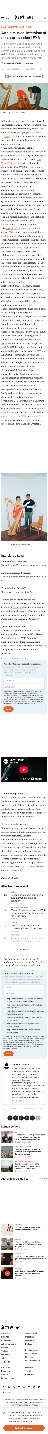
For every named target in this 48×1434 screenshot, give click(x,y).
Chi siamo (5, 1367)
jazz (19, 132)
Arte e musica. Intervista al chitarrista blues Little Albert (26, 927)
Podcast (28, 1344)
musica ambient (14, 228)
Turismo (4, 1351)
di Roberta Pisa (17, 903)
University (29, 1367)
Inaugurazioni (31, 1353)
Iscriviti (8, 709)
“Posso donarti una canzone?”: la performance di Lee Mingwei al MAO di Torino (28, 913)
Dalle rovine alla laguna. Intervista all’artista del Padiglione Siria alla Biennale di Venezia (28, 1151)
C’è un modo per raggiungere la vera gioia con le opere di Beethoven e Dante (30, 1257)
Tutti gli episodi (25, 949)
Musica (29, 27)
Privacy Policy (30, 703)
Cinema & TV (20, 1225)
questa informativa (32, 1044)
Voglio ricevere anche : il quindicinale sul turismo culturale (23, 1024)
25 (5, 895)
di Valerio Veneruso (19, 919)
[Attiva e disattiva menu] (2, 17)
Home (3, 27)
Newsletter (30, 1340)
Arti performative (16, 27)
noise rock (9, 136)
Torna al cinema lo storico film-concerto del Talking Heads (27, 939)
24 (5, 910)
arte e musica (13, 69)
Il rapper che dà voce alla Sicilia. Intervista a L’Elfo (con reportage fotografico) (28, 1244)
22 (5, 938)
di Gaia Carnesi (21, 1249)
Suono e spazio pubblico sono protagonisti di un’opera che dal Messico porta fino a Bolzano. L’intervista (27, 1166)
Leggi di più (42, 1179)
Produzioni (29, 1374)
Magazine (29, 1337)
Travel (28, 1371)
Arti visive (19, 1132)
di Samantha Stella (12, 63)
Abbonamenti (31, 1333)
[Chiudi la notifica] (46, 1410)
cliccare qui (21, 962)
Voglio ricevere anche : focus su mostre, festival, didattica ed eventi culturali (25, 1000)
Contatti (4, 1374)
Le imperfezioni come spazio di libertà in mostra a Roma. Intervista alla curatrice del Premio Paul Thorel (30, 1137)
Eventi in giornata (32, 1360)
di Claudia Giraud (22, 1278)
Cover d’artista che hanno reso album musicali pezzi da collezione (27, 898)
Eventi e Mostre (32, 1350)
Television (15, 935)
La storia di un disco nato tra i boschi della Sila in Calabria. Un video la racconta (29, 1273)
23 (5, 925)
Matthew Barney (20, 282)
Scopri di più (18, 1101)
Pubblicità (5, 1371)
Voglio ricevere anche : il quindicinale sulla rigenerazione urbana (25, 1012)
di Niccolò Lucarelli (23, 1156)
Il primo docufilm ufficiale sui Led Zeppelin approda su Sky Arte (28, 1228)
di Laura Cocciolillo (23, 1142)
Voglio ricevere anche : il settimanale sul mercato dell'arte (24, 1006)
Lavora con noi (7, 1378)
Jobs (3, 1358)
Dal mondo (6, 1354)
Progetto (5, 1337)
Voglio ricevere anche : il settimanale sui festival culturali (23, 1031)
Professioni (6, 1340)
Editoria (4, 1347)
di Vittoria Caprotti (22, 1171)
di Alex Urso (16, 943)
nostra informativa (23, 1040)
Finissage (29, 1357)
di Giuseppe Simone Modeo (26, 1261)
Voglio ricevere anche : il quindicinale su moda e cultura (24, 1018)
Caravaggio (29, 69)
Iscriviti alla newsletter (24, 1428)
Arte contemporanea (20, 907)
